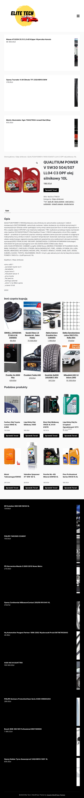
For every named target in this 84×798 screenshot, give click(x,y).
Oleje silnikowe (21, 157)
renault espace (57, 204)
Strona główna (9, 157)
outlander (47, 204)
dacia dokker (59, 202)
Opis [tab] (7, 211)
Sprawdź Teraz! (51, 190)
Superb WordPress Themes (56, 795)
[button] (37, 163)
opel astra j (69, 202)
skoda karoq (69, 204)
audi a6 (50, 202)
